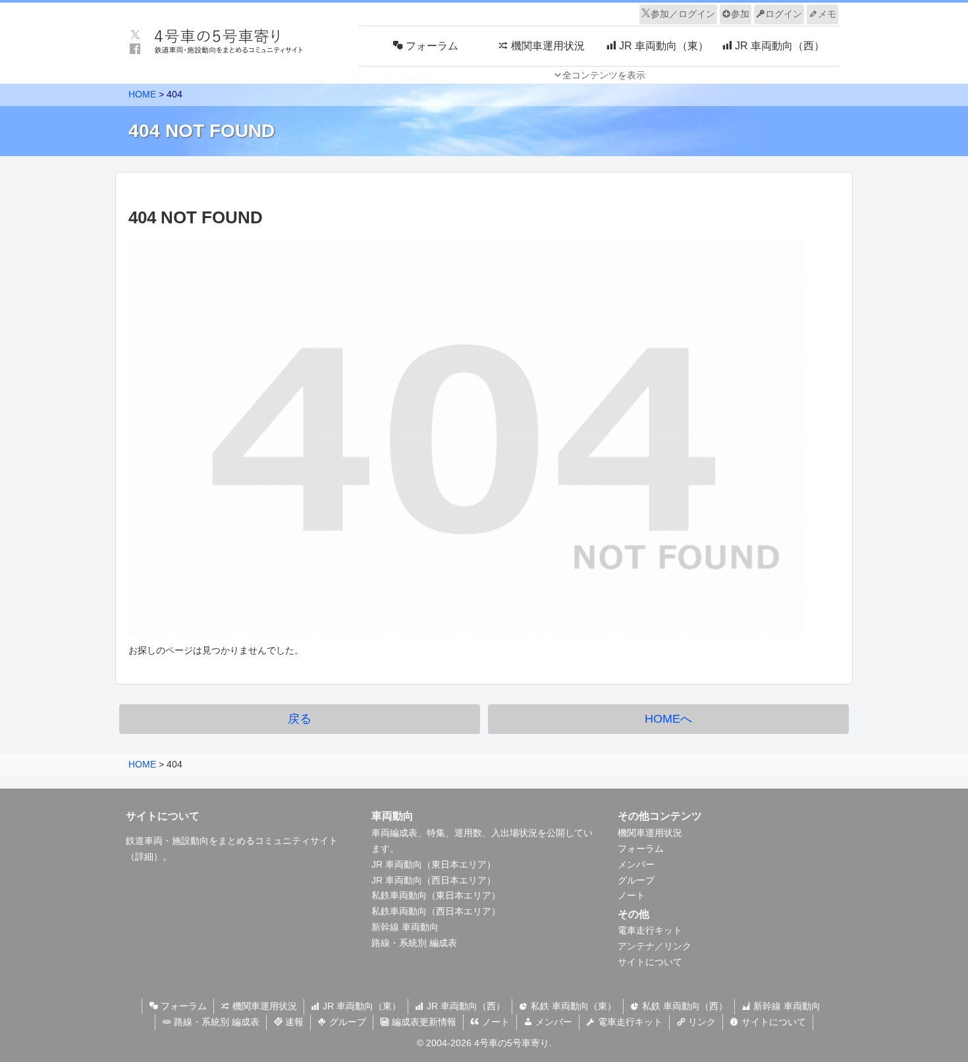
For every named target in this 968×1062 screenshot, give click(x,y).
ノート (631, 895)
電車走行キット (650, 930)
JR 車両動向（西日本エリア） (433, 880)
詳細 (144, 856)
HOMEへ (668, 718)
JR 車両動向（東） (360, 1006)
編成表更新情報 (422, 1022)
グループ (636, 880)
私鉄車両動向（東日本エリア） (435, 895)
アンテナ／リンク (654, 946)
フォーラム (641, 848)
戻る (299, 718)
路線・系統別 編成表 (414, 942)
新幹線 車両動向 (405, 927)
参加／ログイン (683, 14)
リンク (701, 1022)
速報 (293, 1022)
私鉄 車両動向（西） (683, 1006)
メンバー (636, 864)
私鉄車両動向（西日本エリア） (435, 911)
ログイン (783, 14)
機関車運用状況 (650, 832)
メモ (827, 14)
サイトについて (650, 962)
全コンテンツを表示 (603, 75)
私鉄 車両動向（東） (572, 1006)
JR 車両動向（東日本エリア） (433, 864)
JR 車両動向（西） (464, 1006)
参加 (740, 14)
